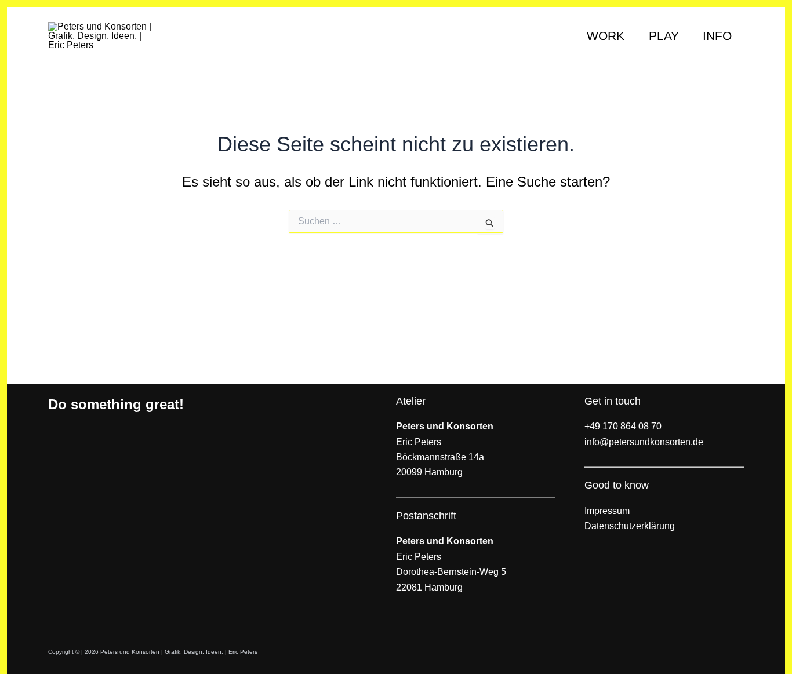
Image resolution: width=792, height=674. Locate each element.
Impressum (607, 511)
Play (664, 35)
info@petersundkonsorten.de (643, 442)
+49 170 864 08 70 (623, 426)
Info (717, 35)
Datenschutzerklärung (629, 526)
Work (605, 35)
